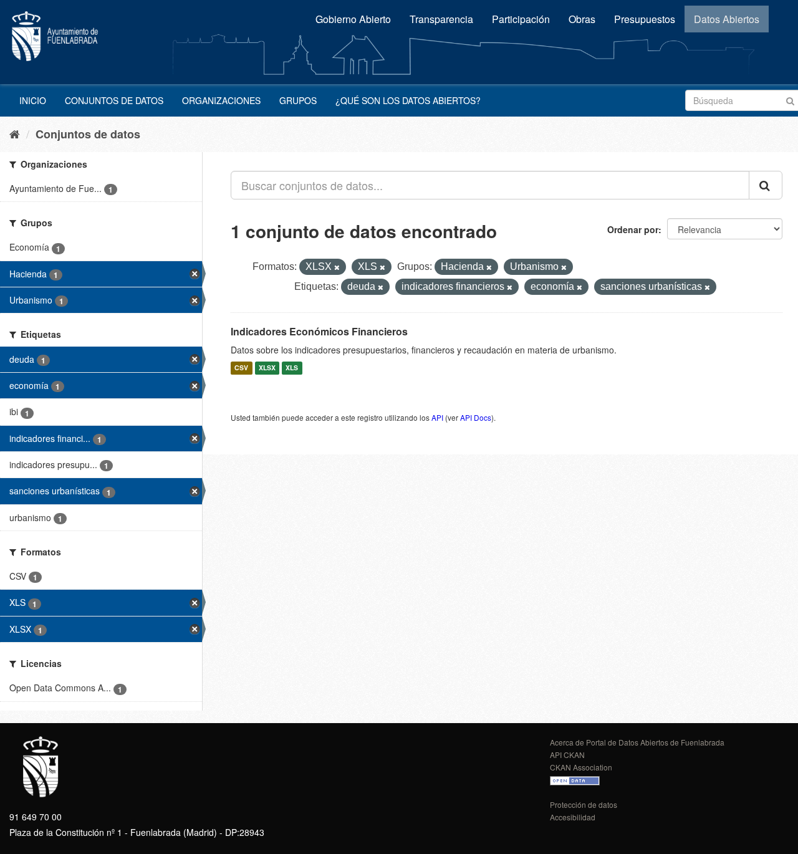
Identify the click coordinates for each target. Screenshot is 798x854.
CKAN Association (581, 767)
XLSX (267, 368)
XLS (292, 368)
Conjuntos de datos (114, 100)
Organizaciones (221, 100)
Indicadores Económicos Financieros (319, 331)
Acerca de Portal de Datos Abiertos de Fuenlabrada (637, 742)
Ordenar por (632, 229)
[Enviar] (790, 99)
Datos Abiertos (726, 19)
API (437, 417)
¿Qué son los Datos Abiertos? (408, 100)
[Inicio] (14, 133)
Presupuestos (644, 19)
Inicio (32, 100)
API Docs (475, 417)
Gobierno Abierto (353, 19)
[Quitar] (337, 267)
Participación (521, 19)
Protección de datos (583, 804)
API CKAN (567, 754)
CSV (241, 368)
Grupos (298, 100)
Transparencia (441, 19)
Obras (582, 19)
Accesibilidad (572, 817)
